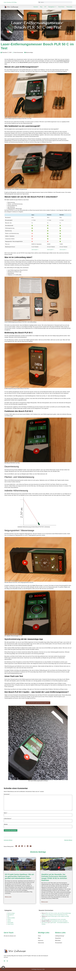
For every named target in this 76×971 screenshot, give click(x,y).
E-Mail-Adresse (8, 818)
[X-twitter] (7, 961)
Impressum (40, 940)
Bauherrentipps (29, 52)
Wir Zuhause (45, 919)
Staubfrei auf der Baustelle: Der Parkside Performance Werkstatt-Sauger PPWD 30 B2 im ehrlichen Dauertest (54, 877)
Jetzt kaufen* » (35, 249)
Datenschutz (41, 942)
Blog (41, 6)
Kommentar (7, 794)
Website (6, 824)
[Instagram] (4, 961)
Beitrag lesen (8, 896)
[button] (16, 846)
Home (39, 935)
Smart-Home (61, 6)
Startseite (35, 6)
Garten (9, 919)
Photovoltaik (69, 6)
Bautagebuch (51, 6)
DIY (45, 6)
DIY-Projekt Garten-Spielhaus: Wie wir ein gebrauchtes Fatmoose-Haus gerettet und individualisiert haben (19, 876)
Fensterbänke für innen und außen (57, 919)
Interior (9, 921)
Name (5, 812)
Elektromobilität (11, 917)
